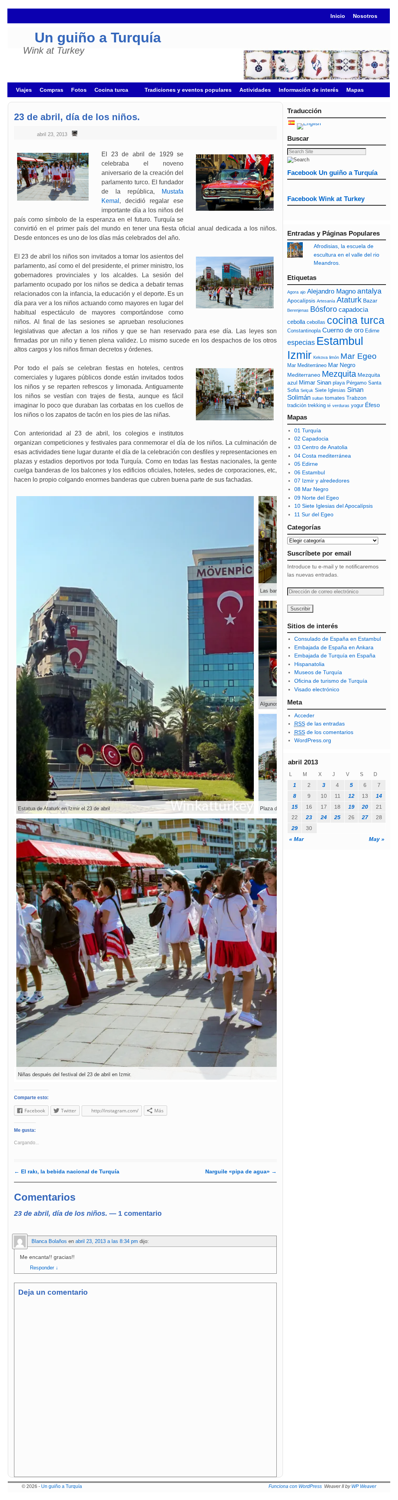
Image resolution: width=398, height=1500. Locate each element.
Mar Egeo (358, 355)
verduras (340, 405)
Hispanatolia (309, 664)
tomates (335, 398)
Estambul (339, 341)
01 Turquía (307, 430)
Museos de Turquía (318, 672)
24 (324, 817)
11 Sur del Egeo (313, 514)
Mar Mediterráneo (306, 365)
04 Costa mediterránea (322, 456)
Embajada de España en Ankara (334, 647)
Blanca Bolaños (49, 1241)
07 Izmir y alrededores (321, 480)
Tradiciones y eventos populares (188, 90)
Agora (292, 292)
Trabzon (356, 398)
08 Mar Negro (311, 489)
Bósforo (323, 309)
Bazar (370, 300)
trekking (317, 405)
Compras (51, 90)
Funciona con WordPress (295, 1486)
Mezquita (339, 374)
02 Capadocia (311, 438)
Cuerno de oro (342, 330)
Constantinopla (304, 331)
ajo (302, 292)
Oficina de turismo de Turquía (330, 681)
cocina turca (355, 320)
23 (309, 817)
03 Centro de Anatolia (320, 447)
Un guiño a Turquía (98, 37)
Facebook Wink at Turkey (326, 199)
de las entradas (319, 723)
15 (295, 807)
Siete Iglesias (330, 390)
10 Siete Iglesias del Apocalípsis (333, 506)
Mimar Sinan (315, 382)
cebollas (316, 322)
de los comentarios (323, 732)
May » (376, 839)
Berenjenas (298, 310)
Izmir (299, 354)
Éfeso (372, 405)
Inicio (337, 16)
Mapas (355, 90)
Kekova (320, 357)
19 (351, 807)
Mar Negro (341, 365)
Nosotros (365, 16)
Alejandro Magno (331, 291)
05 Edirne (306, 464)
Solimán (299, 397)
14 (379, 796)
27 (365, 817)
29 (295, 828)
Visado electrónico (316, 689)
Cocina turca (109, 92)
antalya (369, 291)
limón (334, 357)
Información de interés (309, 90)
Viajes (24, 90)
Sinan (355, 389)
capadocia (353, 309)
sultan (317, 398)
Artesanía (326, 301)
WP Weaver (363, 1486)
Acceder (304, 715)
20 (365, 807)
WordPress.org (312, 740)
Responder (44, 1268)
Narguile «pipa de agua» (241, 1171)
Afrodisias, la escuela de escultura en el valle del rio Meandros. (346, 254)
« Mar (296, 839)
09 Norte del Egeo (316, 498)
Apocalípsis (301, 300)
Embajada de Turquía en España (334, 655)
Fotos (79, 90)
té (329, 405)
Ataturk (349, 299)
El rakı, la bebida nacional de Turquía (66, 1171)
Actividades (255, 90)
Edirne (372, 331)
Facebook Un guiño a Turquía (332, 173)
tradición (296, 405)
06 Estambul (309, 472)
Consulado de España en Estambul (337, 639)
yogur (357, 405)
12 (351, 796)
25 (337, 817)
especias (301, 342)
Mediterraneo (303, 375)
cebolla (296, 321)
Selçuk (306, 390)
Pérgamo (356, 383)
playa (339, 383)
